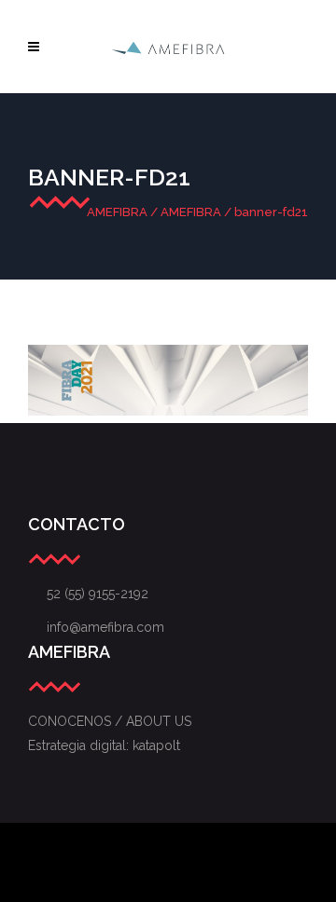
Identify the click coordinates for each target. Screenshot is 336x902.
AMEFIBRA (117, 212)
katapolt (156, 745)
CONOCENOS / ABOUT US (109, 721)
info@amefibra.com (96, 627)
